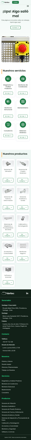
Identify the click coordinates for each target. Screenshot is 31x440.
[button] (28, 6)
